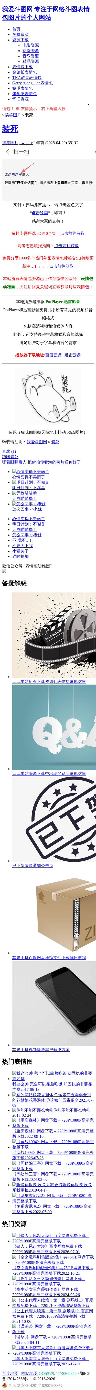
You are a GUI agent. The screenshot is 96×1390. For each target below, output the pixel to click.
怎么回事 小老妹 (27, 535)
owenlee (26, 142)
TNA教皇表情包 (26, 77)
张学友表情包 (24, 94)
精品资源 (31, 61)
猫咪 (6, 457)
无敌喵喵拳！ (24, 529)
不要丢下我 (22, 545)
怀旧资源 (20, 99)
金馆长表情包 (24, 72)
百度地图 (10, 1373)
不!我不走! (21, 540)
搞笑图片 (13, 115)
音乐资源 (31, 56)
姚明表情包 (22, 88)
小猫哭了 (20, 551)
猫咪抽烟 (20, 556)
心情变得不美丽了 (28, 519)
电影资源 (31, 45)
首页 (16, 29)
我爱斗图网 (37, 442)
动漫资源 (31, 50)
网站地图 (29, 1373)
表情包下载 (22, 67)
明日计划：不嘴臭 (28, 524)
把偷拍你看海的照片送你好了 (54, 462)
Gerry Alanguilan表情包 (32, 83)
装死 (10, 128)
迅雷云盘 (73, 355)
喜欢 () (9, 451)
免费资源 (20, 34)
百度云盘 (53, 355)
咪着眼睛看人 (14, 462)
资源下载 (20, 40)
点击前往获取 (72, 233)
